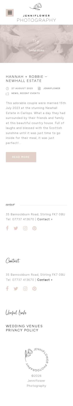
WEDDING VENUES (24, 326)
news (14, 93)
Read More (21, 157)
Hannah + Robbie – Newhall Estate (26, 78)
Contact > (45, 219)
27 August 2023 (22, 88)
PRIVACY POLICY (22, 330)
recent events (30, 93)
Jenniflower (51, 88)
